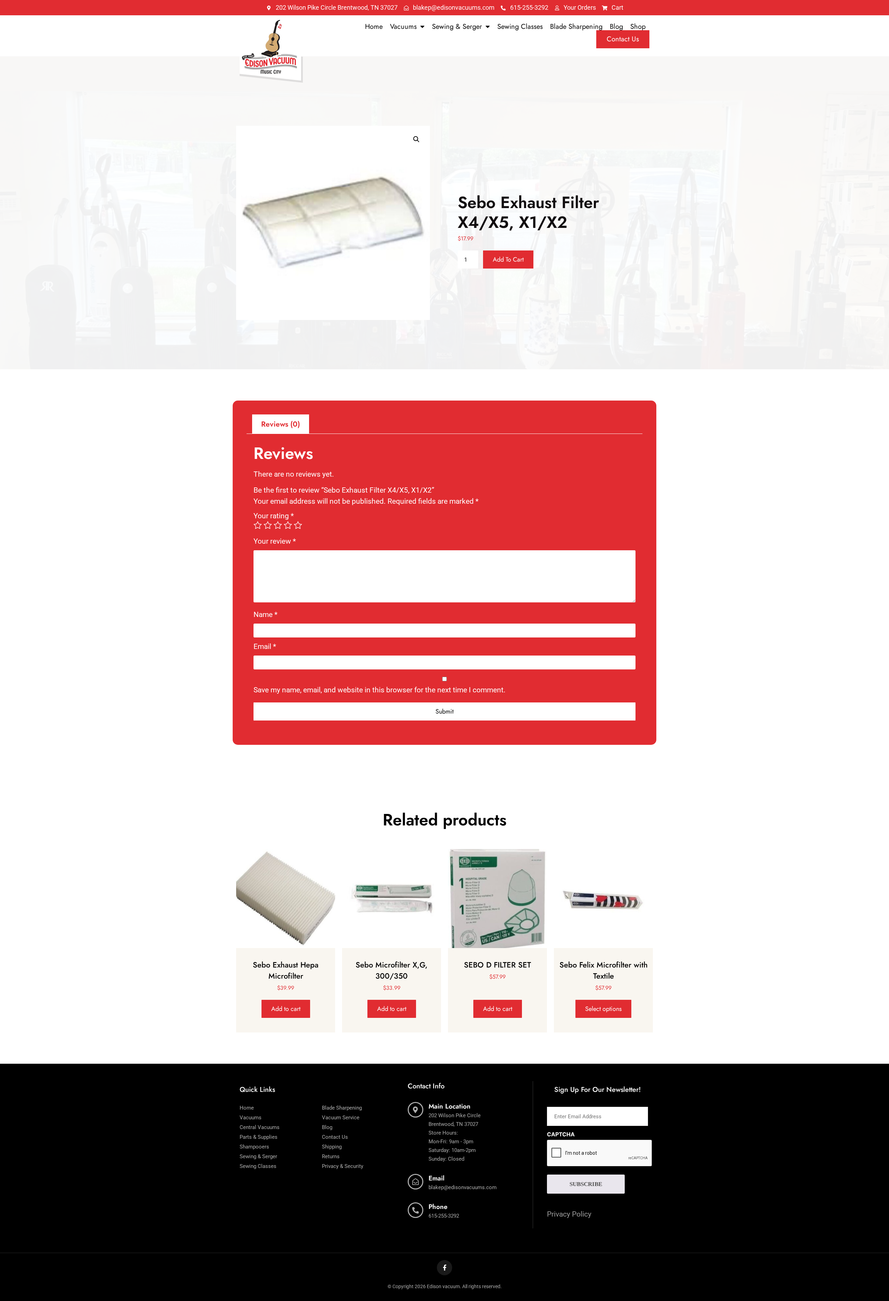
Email (265, 646)
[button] (416, 139)
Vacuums (403, 26)
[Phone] (415, 1210)
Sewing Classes (520, 26)
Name (265, 614)
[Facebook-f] (444, 1267)
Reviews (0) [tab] (280, 424)
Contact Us (623, 39)
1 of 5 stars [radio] (258, 525)
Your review (275, 541)
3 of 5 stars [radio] (278, 525)
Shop (638, 26)
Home (374, 26)
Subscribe (586, 1184)
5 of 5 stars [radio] (298, 525)
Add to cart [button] (285, 1008)
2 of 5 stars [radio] (268, 525)
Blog (616, 26)
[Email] (415, 1181)
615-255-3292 (444, 1216)
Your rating (274, 516)
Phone (438, 1206)
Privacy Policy (569, 1214)
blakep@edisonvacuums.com (463, 1187)
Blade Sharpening (576, 26)
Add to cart (508, 259)
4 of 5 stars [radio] (288, 525)
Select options (603, 1008)
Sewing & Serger (457, 26)
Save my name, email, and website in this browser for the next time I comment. (380, 690)
